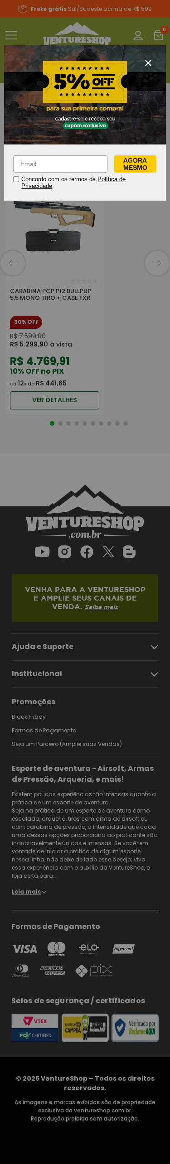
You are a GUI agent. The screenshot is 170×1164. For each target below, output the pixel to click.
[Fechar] (148, 63)
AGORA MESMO (135, 164)
